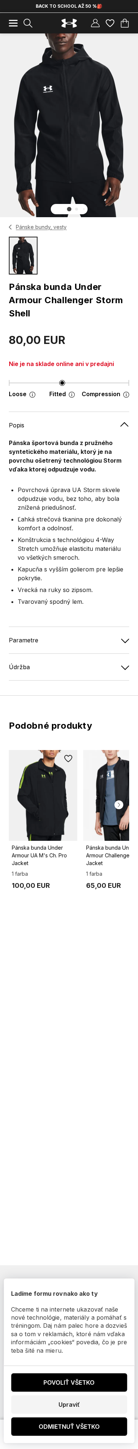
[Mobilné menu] (13, 23)
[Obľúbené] (110, 23)
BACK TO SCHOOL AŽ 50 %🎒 (69, 6)
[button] (69, 209)
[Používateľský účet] (95, 23)
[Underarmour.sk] (69, 23)
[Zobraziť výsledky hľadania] (28, 23)
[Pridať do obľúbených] (68, 759)
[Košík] (124, 23)
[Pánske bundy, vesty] (10, 227)
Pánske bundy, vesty (41, 227)
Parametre (23, 640)
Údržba (19, 667)
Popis (16, 425)
